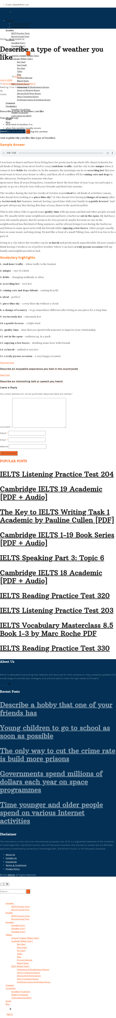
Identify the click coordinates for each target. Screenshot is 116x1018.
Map (19, 957)
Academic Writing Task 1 (22, 59)
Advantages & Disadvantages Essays (33, 87)
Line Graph (22, 65)
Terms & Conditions (16, 865)
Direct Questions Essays (28, 96)
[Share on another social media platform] (1, 105)
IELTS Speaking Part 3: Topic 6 (52, 558)
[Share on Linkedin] (1, 101)
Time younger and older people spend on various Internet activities (51, 812)
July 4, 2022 (6, 80)
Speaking (10, 922)
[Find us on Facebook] (1, 684)
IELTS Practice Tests (20, 24)
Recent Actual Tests (20, 27)
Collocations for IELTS (21, 116)
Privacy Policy (13, 869)
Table (19, 954)
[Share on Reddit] (2, 101)
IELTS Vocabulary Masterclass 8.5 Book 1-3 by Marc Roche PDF (56, 629)
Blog (8, 122)
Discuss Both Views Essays (29, 93)
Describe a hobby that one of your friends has (56, 708)
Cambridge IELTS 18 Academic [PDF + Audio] (51, 577)
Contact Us (11, 858)
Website (4, 446)
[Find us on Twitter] (9, 684)
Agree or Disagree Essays (28, 90)
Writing (9, 935)
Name (4, 433)
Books (8, 1001)
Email (3, 440)
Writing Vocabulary (19, 995)
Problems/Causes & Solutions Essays (34, 100)
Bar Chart (21, 62)
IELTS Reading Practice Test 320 (55, 595)
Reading (9, 913)
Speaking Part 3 (18, 932)
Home (3, 39)
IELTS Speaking (16, 39)
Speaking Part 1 (18, 43)
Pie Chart (21, 950)
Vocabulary (11, 106)
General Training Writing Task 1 (25, 938)
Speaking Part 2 (27, 83)
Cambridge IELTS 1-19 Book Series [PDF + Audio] (57, 539)
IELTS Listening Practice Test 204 (57, 474)
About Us (10, 854)
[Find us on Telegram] (6, 684)
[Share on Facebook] (1, 98)
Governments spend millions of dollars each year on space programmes (51, 781)
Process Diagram (24, 78)
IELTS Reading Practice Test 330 (55, 648)
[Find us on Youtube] (12, 684)
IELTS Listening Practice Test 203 (56, 610)
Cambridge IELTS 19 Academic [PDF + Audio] (51, 493)
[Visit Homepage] (11, 15)
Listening (10, 20)
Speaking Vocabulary (20, 991)
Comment (6, 427)
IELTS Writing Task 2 (20, 966)
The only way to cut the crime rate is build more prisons (57, 754)
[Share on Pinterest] (2, 98)
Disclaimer (11, 861)
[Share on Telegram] (4, 98)
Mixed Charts (23, 81)
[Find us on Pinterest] (3, 684)
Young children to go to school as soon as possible (55, 732)
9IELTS (18, 76)
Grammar (10, 103)
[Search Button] (1, 44)
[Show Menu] (1, 24)
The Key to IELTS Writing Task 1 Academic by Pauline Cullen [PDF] (57, 516)
